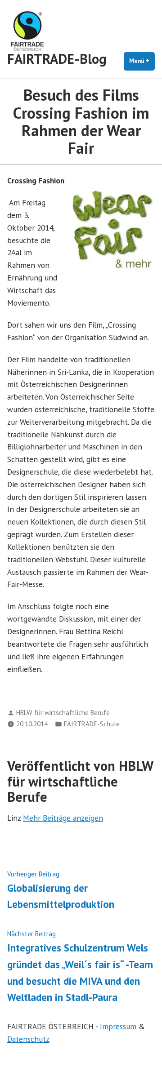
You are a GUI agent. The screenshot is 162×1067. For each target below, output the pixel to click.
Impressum (118, 1026)
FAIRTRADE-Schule (92, 724)
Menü (142, 61)
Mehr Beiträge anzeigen (63, 818)
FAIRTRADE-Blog (57, 58)
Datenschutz (28, 1039)
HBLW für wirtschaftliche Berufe (63, 712)
